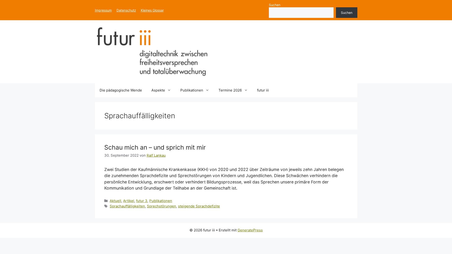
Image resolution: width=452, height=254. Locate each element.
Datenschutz (126, 10)
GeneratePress (250, 230)
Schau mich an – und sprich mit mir (155, 147)
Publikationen (191, 90)
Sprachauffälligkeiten (127, 206)
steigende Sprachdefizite (199, 206)
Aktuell (115, 201)
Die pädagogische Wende (121, 90)
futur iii (263, 90)
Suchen (274, 5)
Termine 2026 (230, 90)
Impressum (103, 10)
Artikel (128, 201)
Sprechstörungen (161, 206)
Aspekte (158, 90)
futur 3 (141, 201)
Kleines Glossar (152, 10)
